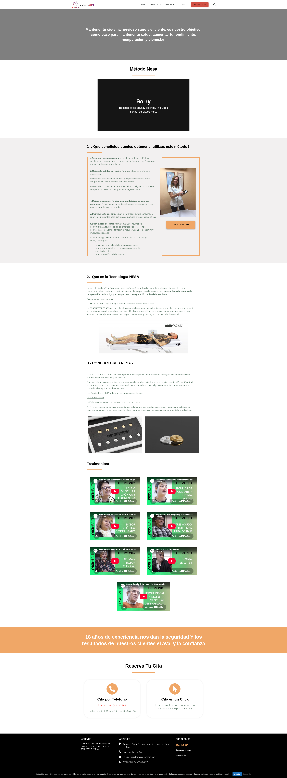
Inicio (143, 4)
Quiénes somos (155, 4)
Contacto (182, 4)
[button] (200, 4)
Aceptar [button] (237, 774)
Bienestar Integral (183, 750)
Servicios (168, 4)
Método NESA (182, 745)
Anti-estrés (181, 755)
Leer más (247, 774)
